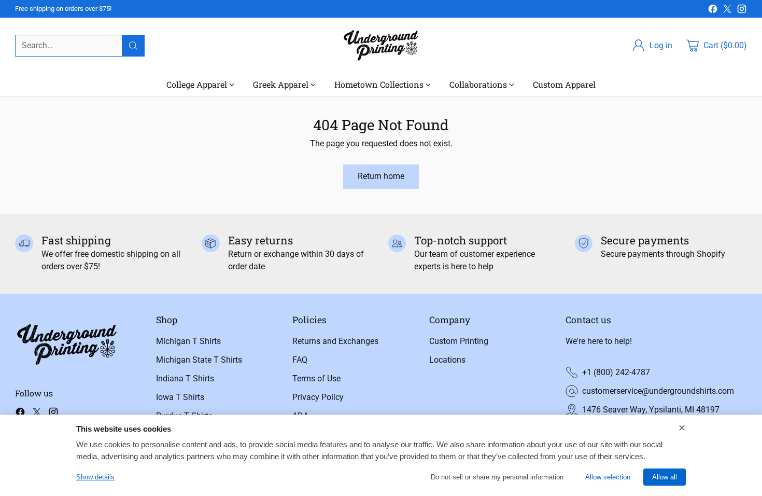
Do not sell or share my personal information (497, 477)
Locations (447, 360)
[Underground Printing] (381, 45)
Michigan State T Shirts (199, 360)
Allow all (664, 477)
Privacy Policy (318, 397)
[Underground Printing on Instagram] (742, 11)
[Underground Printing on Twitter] (727, 11)
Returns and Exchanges (335, 341)
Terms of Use (316, 378)
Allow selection (607, 477)
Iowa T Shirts (180, 397)
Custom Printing (458, 341)
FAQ (299, 360)
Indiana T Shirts (185, 378)
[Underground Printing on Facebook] (713, 11)
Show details (95, 477)
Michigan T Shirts (188, 341)
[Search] (133, 46)
